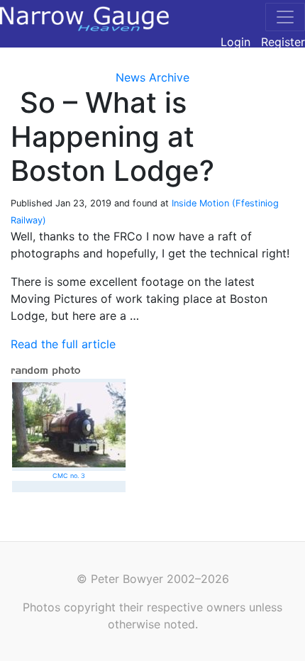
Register (283, 42)
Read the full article (63, 344)
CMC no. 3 (68, 475)
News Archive (152, 77)
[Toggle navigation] (285, 17)
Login (235, 42)
